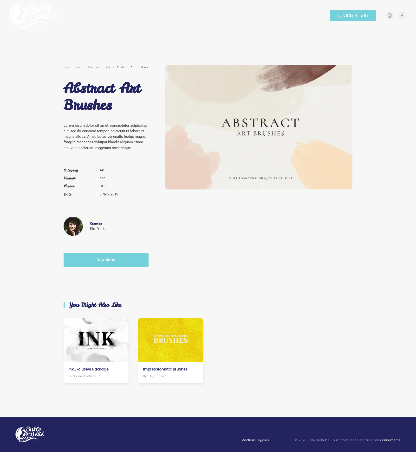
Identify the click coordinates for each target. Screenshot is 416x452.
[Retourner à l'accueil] (34, 15)
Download (106, 259)
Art (102, 170)
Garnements (390, 440)
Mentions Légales (255, 440)
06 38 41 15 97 (356, 15)
